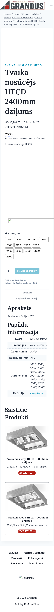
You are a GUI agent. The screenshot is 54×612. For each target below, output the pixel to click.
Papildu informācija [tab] (27, 298)
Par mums (17, 563)
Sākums (13, 552)
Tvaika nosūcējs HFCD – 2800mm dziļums (27, 460)
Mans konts (36, 563)
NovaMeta (36, 393)
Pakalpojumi (35, 558)
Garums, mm (13, 233)
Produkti (16, 558)
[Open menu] (51, 5)
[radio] (9, 239)
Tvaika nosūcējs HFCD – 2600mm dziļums (27, 519)
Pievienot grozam (27, 270)
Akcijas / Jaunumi (34, 552)
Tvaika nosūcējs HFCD (23, 65)
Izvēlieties (25, 473)
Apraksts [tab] (27, 292)
